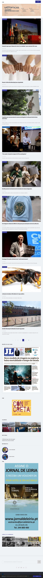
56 (28, 340)
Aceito (37, 576)
